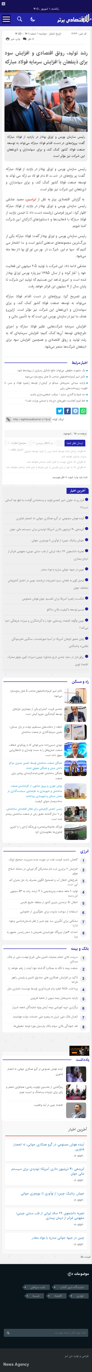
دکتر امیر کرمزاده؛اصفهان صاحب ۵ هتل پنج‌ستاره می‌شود (55, 377)
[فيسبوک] (67, 411)
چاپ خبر (15, 39)
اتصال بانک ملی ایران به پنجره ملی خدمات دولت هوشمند (45, 1016)
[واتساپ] (83, 411)
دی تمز (69, 1356)
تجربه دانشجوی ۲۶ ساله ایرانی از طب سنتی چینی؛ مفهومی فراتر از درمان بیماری (50, 1215)
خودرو (80, 1296)
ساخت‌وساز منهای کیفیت (48, 801)
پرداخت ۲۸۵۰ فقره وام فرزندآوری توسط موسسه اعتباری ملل (42, 988)
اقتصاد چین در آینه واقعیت (48, 1105)
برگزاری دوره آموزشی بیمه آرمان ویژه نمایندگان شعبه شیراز (45, 1007)
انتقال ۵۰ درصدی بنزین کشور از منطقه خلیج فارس (49, 902)
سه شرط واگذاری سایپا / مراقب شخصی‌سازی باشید (58, 394)
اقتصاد (58, 1296)
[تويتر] (59, 411)
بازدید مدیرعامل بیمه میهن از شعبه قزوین (54, 997)
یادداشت (82, 1060)
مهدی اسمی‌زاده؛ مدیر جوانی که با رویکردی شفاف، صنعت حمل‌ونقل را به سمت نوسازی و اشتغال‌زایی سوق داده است (35, 750)
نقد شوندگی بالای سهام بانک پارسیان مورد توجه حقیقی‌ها (46, 1025)
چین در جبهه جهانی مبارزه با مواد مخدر (62, 569)
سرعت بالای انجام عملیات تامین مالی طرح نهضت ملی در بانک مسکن (42, 959)
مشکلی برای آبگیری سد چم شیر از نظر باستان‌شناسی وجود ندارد (43, 923)
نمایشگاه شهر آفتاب (72, 1287)
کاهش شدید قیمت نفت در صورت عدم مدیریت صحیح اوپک (43, 859)
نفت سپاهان (38, 1287)
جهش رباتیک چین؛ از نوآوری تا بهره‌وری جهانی (57, 540)
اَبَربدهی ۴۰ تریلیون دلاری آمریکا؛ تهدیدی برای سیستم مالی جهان (47, 529)
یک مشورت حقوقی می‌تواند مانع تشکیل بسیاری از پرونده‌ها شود (51, 370)
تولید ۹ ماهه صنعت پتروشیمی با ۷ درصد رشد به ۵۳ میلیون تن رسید (44, 893)
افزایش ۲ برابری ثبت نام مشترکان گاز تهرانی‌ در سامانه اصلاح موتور (43, 871)
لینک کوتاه (58, 419)
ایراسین (31, 199)
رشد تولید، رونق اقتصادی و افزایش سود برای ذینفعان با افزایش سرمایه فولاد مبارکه (46, 57)
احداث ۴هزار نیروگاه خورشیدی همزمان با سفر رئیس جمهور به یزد (42, 934)
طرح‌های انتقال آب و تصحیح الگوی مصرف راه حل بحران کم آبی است (43, 882)
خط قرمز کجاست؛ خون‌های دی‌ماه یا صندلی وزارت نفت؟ (55, 401)
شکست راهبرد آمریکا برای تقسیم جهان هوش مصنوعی (53, 598)
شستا (36, 1296)
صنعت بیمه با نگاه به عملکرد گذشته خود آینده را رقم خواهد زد (43, 968)
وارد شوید (73, 477)
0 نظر (31, 39)
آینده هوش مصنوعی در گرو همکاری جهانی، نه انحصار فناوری (50, 518)
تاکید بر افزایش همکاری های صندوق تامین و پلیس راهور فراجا (44, 979)
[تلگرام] (75, 411)
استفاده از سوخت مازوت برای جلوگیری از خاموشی (49, 911)
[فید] (3, 3)
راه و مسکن (80, 682)
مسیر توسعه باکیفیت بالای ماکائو (65, 609)
